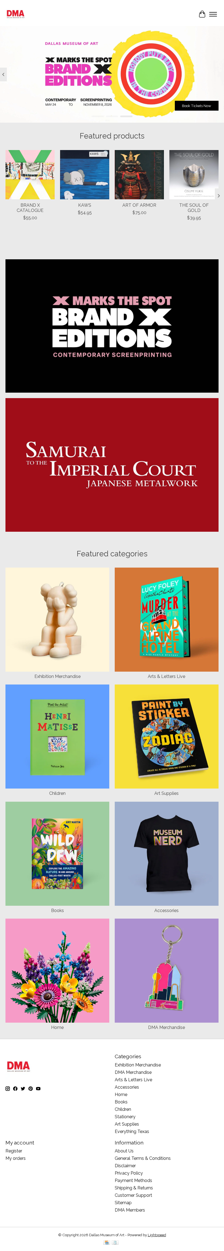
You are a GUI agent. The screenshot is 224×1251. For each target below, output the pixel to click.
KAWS (84, 205)
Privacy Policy (129, 1173)
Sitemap (123, 1202)
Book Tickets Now (196, 106)
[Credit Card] (106, 1243)
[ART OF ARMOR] (139, 174)
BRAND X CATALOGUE (30, 208)
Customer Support (133, 1195)
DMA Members (130, 1210)
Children (57, 793)
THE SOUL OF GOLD (194, 208)
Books (57, 910)
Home (57, 1027)
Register (13, 1151)
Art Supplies (166, 793)
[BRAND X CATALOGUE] (30, 174)
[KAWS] (84, 174)
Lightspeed (157, 1235)
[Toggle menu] (213, 14)
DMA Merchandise (166, 1027)
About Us (124, 1151)
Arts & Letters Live (166, 676)
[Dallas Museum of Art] (15, 14)
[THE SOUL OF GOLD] (194, 174)
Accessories (166, 910)
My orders (15, 1158)
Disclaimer (125, 1165)
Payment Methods (133, 1180)
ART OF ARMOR (139, 205)
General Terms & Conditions (143, 1158)
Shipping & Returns (134, 1187)
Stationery (125, 1116)
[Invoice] (115, 1243)
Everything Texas (132, 1131)
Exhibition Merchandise (57, 676)
